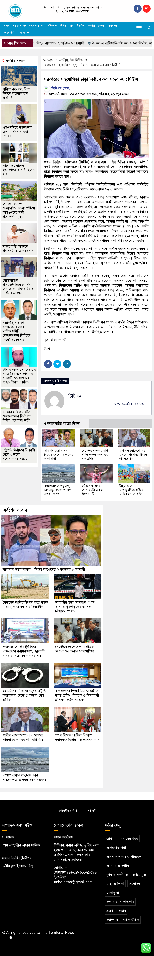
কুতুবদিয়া (113, 25)
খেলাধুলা (112, 893)
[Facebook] (48, 364)
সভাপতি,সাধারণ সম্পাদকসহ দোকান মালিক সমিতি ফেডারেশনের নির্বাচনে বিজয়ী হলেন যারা (16, 331)
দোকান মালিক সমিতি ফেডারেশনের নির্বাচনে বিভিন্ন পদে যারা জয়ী (16, 416)
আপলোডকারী (116, 847)
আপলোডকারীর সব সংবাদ (129, 404)
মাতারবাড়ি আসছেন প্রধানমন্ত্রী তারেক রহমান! (18, 248)
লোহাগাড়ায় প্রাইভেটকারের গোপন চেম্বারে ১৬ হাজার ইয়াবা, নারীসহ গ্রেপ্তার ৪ (19, 286)
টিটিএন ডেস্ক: (60, 88)
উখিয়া (63, 25)
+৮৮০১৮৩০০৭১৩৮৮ (82, 872)
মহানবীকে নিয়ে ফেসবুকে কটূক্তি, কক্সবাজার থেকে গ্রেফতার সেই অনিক (25, 695)
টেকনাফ (52, 25)
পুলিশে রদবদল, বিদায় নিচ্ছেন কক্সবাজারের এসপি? (17, 93)
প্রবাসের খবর (129, 838)
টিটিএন (74, 396)
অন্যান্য (21, 32)
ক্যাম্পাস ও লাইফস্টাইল (122, 920)
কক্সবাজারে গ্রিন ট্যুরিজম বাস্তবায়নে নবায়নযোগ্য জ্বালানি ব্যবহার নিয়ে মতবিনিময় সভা (24, 651)
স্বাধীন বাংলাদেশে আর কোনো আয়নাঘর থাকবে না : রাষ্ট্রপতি (133, 455)
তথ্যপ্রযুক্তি (139, 874)
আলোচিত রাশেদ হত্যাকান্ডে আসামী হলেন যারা (19, 170)
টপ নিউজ (76, 60)
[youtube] (147, 9)
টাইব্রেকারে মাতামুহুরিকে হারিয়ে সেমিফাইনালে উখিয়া (131, 490)
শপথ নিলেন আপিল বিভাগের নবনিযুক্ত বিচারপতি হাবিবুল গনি (77, 737)
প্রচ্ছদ (6, 25)
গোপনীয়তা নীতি (68, 810)
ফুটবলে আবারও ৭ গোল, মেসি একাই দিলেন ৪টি (92, 490)
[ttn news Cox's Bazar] (19, 11)
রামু (71, 25)
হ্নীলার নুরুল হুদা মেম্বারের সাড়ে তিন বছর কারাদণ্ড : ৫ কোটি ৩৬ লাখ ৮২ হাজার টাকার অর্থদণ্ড (19, 376)
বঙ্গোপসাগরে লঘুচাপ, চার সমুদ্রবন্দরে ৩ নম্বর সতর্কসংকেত (57, 490)
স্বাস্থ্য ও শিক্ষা (115, 883)
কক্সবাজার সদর (37, 25)
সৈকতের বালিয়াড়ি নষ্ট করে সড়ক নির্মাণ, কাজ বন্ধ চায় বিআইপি (25, 604)
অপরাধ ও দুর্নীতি (117, 865)
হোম (50, 60)
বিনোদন (134, 883)
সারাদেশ (17, 25)
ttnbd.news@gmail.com (73, 882)
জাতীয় (63, 60)
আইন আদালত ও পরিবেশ (123, 856)
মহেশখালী (9, 32)
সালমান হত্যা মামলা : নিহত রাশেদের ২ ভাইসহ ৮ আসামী (58, 455)
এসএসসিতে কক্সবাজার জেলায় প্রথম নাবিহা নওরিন (17, 131)
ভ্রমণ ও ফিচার (116, 911)
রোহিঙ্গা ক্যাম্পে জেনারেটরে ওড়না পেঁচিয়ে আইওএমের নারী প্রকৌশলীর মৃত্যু (19, 210)
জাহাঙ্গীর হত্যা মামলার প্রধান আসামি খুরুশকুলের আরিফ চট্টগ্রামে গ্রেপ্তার (75, 606)
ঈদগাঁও (80, 25)
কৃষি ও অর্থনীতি (117, 874)
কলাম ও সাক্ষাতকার (120, 902)
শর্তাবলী (92, 810)
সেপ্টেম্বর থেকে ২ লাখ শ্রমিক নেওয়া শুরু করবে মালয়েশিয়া (95, 455)
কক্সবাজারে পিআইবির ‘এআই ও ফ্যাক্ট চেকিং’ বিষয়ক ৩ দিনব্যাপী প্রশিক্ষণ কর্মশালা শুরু (77, 695)
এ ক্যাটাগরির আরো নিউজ (62, 423)
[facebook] (138, 9)
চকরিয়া (91, 25)
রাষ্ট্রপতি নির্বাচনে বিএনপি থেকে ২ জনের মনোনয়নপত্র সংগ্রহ (19, 454)
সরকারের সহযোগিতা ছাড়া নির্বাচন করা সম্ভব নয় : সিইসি (81, 65)
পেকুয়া (101, 25)
